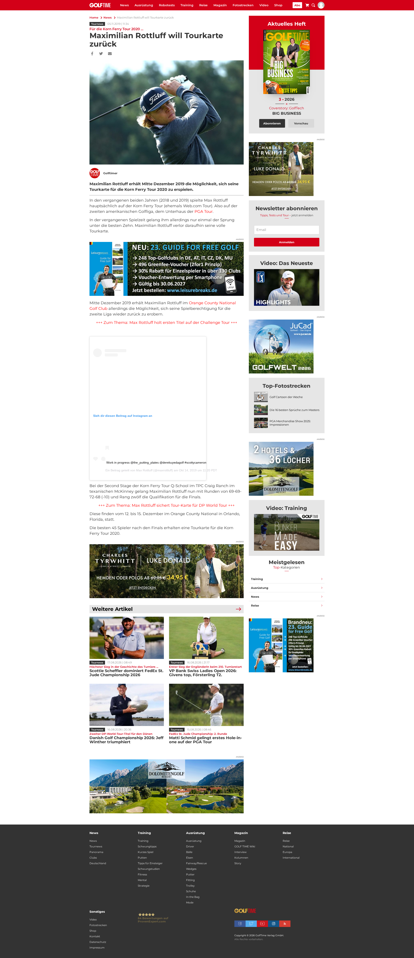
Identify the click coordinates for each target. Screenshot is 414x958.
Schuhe (191, 891)
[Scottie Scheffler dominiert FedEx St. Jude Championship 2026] (126, 638)
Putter (190, 874)
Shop (278, 5)
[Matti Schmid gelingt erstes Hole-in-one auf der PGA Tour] (206, 705)
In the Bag (192, 896)
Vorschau (301, 123)
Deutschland (97, 863)
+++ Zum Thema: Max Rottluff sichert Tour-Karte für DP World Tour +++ (166, 505)
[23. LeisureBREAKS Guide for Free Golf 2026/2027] (166, 269)
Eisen (189, 857)
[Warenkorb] (307, 6)
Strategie (143, 885)
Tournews (97, 23)
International (291, 857)
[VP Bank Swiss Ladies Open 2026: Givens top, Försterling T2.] (206, 638)
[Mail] (110, 54)
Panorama (96, 852)
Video (263, 5)
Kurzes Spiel (145, 852)
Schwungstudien (149, 868)
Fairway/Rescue (196, 863)
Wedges (191, 868)
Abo (297, 5)
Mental (142, 880)
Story (237, 863)
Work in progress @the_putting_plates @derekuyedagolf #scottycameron (156, 462)
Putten (142, 857)
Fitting (190, 880)
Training (186, 5)
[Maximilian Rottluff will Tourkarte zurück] (286, 287)
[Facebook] (92, 54)
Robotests (167, 5)
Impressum (97, 947)
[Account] (321, 7)
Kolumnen (241, 857)
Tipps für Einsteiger (150, 863)
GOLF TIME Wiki (244, 846)
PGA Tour (203, 211)
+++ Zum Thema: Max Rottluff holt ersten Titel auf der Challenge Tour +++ (166, 322)
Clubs (93, 857)
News (124, 5)
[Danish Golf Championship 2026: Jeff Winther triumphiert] (126, 705)
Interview (240, 852)
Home (93, 17)
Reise (203, 5)
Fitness (142, 874)
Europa (287, 852)
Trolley (190, 885)
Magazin (220, 5)
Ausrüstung (144, 5)
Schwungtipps (147, 846)
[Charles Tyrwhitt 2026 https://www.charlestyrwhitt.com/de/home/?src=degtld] (166, 571)
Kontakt (94, 936)
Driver (190, 846)
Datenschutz (97, 942)
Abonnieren (272, 123)
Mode (189, 902)
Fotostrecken (243, 5)
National (288, 846)
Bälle (189, 852)
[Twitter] (101, 54)
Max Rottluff (144, 470)
